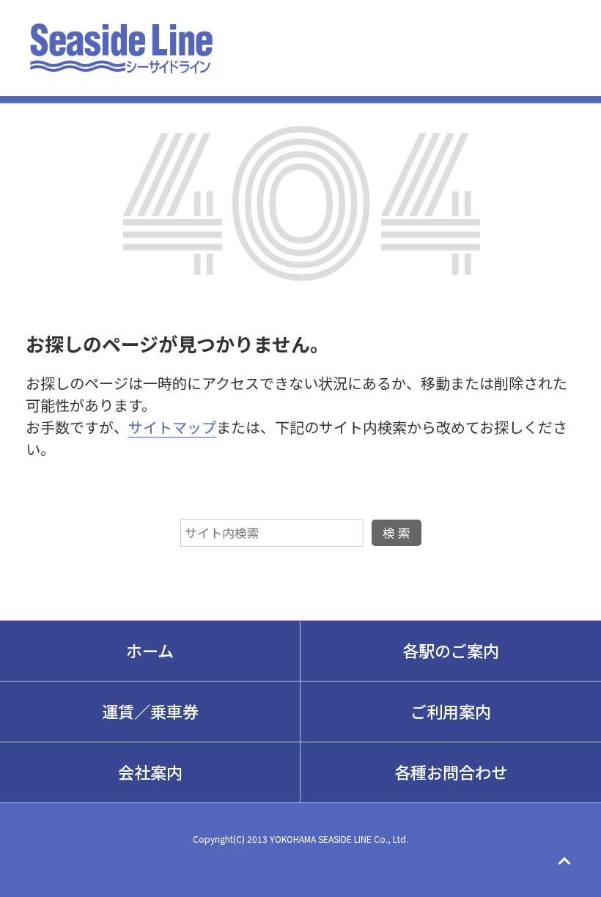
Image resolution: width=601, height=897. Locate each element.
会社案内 (150, 771)
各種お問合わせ (450, 771)
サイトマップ (172, 427)
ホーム (150, 650)
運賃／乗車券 (150, 711)
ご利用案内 (450, 711)
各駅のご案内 (450, 650)
